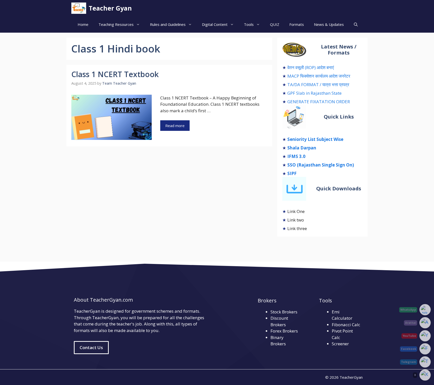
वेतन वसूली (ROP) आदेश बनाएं (310, 67)
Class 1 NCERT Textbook (115, 74)
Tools (249, 24)
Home (83, 24)
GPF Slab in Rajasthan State (314, 93)
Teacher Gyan (110, 8)
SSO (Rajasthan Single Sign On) (320, 165)
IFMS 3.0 (296, 156)
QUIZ (274, 24)
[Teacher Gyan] (78, 8)
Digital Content (215, 24)
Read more (175, 125)
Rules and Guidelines (168, 24)
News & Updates (329, 24)
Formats (296, 24)
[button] (356, 24)
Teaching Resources (116, 24)
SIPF (292, 173)
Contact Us (91, 347)
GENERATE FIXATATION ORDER (318, 101)
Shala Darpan (301, 148)
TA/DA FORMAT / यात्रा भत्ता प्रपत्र (318, 84)
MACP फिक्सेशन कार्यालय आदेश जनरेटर (318, 76)
